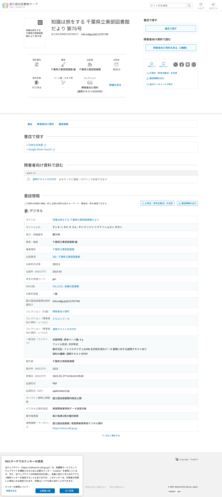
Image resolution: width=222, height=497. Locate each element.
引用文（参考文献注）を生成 (163, 72)
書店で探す (171, 28)
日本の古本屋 (35, 145)
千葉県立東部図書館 (63, 249)
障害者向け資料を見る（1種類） (170, 47)
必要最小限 (45, 490)
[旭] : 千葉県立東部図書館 (66, 256)
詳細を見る (115, 85)
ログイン (213, 8)
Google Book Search (40, 149)
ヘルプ (201, 8)
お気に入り (151, 66)
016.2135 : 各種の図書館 (66, 286)
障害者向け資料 (45, 124)
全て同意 (69, 490)
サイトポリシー (117, 487)
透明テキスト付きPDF (44, 179)
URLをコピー (163, 66)
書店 (29, 124)
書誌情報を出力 (157, 78)
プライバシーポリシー (95, 487)
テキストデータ (61, 319)
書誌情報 (63, 124)
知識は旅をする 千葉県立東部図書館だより (76, 219)
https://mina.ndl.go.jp (65, 428)
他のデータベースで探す (161, 84)
